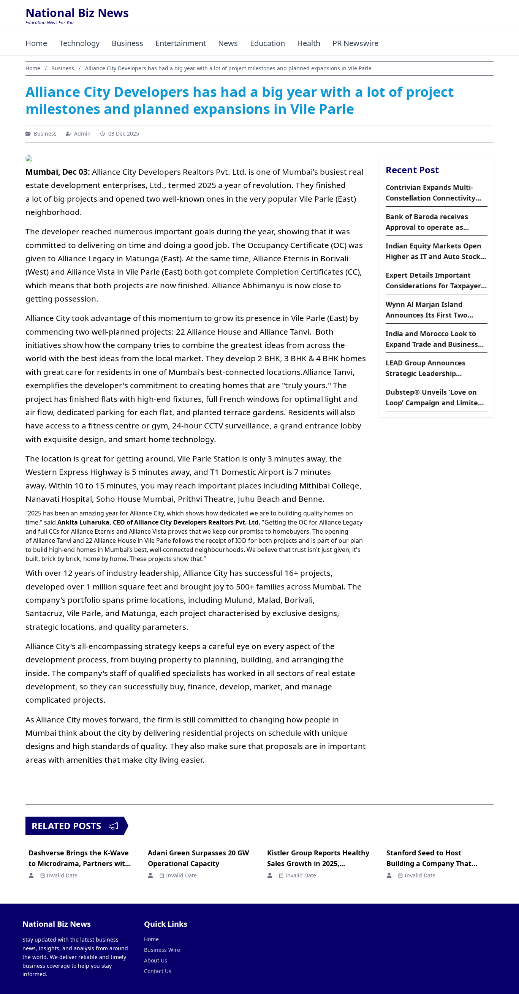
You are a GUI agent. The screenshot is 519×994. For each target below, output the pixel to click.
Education (267, 43)
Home (36, 43)
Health (308, 43)
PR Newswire (355, 43)
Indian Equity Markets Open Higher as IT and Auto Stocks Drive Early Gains (435, 251)
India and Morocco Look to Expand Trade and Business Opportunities (432, 339)
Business (127, 43)
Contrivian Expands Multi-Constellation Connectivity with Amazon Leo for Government (430, 193)
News (228, 43)
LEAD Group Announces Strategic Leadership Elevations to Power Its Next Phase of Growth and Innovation (434, 368)
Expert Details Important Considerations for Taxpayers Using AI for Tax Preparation (435, 280)
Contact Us (157, 971)
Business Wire (162, 949)
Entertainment (180, 43)
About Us (155, 960)
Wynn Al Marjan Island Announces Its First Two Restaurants (426, 310)
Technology (79, 43)
